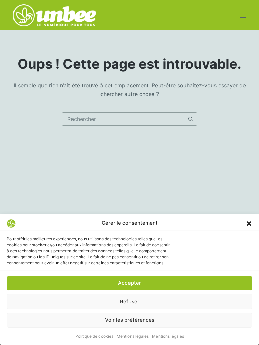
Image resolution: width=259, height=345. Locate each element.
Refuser (129, 301)
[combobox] (123, 119)
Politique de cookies (94, 336)
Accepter (129, 283)
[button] (249, 223)
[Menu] (243, 15)
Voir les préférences (129, 320)
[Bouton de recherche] (190, 119)
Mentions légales (133, 336)
